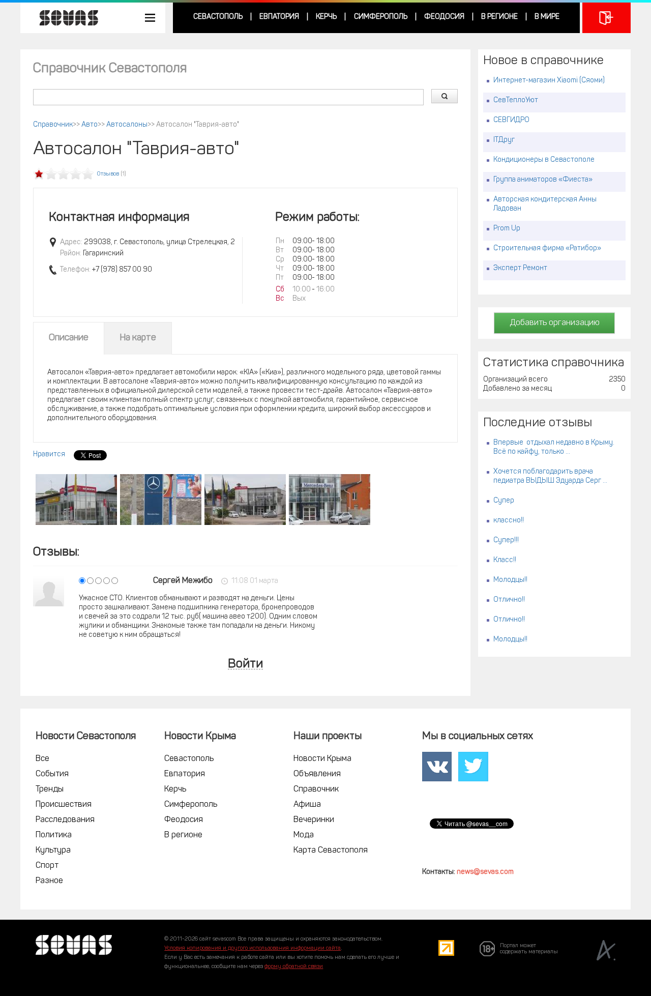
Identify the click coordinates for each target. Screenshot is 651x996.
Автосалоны (126, 125)
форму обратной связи (293, 967)
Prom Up (506, 228)
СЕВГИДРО (511, 120)
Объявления (317, 774)
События (52, 774)
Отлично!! (509, 600)
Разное (49, 881)
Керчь (326, 17)
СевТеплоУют (515, 100)
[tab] (68, 338)
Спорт (47, 866)
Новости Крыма (322, 759)
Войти (245, 664)
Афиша (307, 805)
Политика (54, 835)
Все (42, 759)
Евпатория (279, 17)
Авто (89, 125)
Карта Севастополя (330, 850)
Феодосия (444, 17)
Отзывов (108, 174)
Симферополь (380, 17)
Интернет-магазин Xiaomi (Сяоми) (549, 80)
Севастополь (218, 17)
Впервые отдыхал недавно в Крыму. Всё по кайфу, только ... (553, 447)
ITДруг (504, 140)
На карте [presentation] (138, 338)
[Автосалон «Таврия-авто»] (76, 499)
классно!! (508, 520)
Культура (53, 850)
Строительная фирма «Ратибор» (547, 248)
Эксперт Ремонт (520, 268)
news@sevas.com (485, 872)
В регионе (499, 17)
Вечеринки (313, 820)
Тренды (50, 789)
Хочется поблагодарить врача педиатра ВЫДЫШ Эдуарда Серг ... (550, 476)
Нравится (49, 454)
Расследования (65, 820)
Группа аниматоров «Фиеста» (543, 180)
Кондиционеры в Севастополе (544, 160)
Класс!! (504, 560)
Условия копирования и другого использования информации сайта (252, 948)
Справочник (53, 125)
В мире (547, 17)
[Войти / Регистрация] (606, 18)
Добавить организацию (555, 323)
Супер (503, 501)
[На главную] (63, 18)
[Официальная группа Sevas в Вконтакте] (437, 767)
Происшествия (64, 805)
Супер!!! (506, 540)
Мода (303, 835)
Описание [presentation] (68, 338)
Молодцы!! (510, 580)
